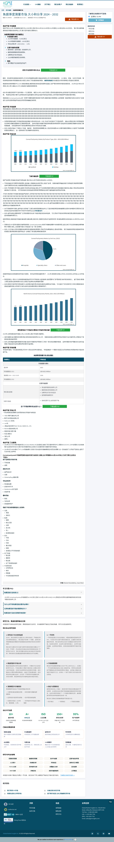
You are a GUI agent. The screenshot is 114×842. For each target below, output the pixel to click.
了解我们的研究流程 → (67, 775)
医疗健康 (8, 10)
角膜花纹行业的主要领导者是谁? (15, 613)
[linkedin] (92, 833)
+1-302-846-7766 (90, 814)
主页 (3, 10)
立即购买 (101, 20)
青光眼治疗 (38, 211)
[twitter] (98, 833)
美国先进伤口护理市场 (14, 793)
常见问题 (91, 29)
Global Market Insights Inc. (11, 833)
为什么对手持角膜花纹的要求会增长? (16, 604)
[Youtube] (109, 833)
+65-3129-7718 (90, 816)
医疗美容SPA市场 (12, 790)
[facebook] (103, 833)
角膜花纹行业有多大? (11, 592)
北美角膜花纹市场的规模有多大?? (15, 609)
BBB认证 (27, 718)
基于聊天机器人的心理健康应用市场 (58, 793)
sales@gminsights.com (93, 818)
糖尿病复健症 (48, 80)
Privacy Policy (68, 839)
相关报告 (91, 34)
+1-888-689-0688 (92, 812)
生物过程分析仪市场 (53, 790)
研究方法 (91, 31)
